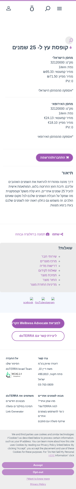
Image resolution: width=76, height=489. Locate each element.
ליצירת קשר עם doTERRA (38, 335)
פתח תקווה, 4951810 (50, 374)
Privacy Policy (38, 484)
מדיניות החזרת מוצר (43, 284)
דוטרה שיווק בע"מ (48, 363)
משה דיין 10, (45, 368)
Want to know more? (38, 479)
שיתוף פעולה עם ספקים (51, 421)
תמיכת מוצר (49, 275)
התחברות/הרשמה (53, 157)
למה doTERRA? (47, 406)
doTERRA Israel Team (19, 368)
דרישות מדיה (48, 265)
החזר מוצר (50, 280)
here (52, 455)
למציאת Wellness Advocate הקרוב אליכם (36, 323)
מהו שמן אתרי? (46, 400)
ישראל (41, 379)
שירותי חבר (49, 256)
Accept (38, 465)
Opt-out (38, 472)
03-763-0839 (45, 384)
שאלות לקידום (47, 270)
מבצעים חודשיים (15, 400)
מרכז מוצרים (48, 261)
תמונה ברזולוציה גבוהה (30, 234)
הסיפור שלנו (12, 363)
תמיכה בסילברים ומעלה (19, 406)
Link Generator (15, 411)
